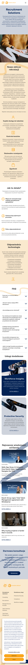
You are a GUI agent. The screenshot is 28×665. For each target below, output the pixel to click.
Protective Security (18, 595)
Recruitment (5, 600)
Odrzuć (14, 659)
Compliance (17, 599)
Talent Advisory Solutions (6, 609)
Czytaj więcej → (6, 478)
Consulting (5, 597)
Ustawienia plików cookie (14, 652)
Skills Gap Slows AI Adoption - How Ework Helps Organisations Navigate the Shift (14, 469)
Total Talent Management (5, 614)
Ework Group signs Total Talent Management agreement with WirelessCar (13, 500)
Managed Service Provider (6, 604)
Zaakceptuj (14, 655)
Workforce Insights (18, 602)
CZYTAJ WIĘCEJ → (14, 391)
